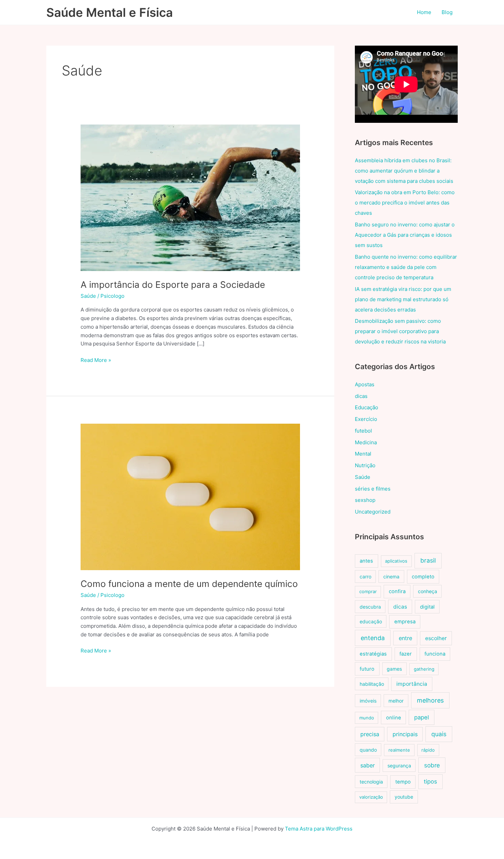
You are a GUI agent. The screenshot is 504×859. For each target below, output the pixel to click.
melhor (396, 701)
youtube (404, 797)
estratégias (373, 654)
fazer (405, 654)
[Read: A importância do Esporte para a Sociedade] (190, 197)
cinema (391, 576)
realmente (399, 750)
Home (424, 12)
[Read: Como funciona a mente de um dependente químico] (190, 496)
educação (371, 621)
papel (421, 717)
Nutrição (365, 465)
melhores (430, 700)
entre (405, 638)
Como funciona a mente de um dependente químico (189, 583)
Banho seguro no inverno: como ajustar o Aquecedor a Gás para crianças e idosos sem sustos (405, 234)
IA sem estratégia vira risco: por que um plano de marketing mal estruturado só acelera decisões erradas (403, 299)
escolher (436, 638)
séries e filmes (373, 488)
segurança (399, 765)
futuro (367, 669)
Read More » (96, 360)
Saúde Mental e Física (109, 12)
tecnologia (371, 782)
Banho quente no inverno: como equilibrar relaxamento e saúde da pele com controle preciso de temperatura (406, 267)
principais (405, 734)
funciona (434, 654)
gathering (424, 669)
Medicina (366, 442)
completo (423, 577)
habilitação (372, 684)
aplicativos (396, 561)
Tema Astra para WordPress (318, 828)
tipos (430, 781)
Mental (363, 453)
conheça (427, 591)
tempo (403, 782)
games (394, 669)
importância (411, 684)
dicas (361, 396)
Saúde (88, 296)
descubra (370, 607)
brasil (428, 560)
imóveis (368, 701)
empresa (405, 622)
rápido (428, 750)
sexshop (365, 500)
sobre (432, 765)
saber (367, 765)
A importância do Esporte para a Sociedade (173, 284)
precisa (369, 734)
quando (368, 750)
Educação (366, 407)
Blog (447, 12)
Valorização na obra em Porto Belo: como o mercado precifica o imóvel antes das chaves (405, 202)
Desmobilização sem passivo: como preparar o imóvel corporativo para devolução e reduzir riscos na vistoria (400, 331)
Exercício (366, 419)
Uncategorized (373, 511)
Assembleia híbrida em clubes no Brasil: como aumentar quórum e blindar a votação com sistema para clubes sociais (404, 170)
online (393, 718)
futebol (363, 430)
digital (427, 607)
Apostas (364, 384)
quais (438, 734)
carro (365, 576)
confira (397, 591)
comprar (368, 591)
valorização (371, 797)
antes (366, 561)
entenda (373, 638)
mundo (366, 717)
